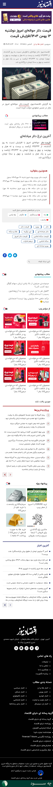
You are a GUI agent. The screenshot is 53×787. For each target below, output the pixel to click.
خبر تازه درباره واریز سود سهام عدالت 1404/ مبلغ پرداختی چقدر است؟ (27, 561)
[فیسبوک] (5, 255)
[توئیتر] (10, 255)
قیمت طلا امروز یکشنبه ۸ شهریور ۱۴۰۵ (33, 568)
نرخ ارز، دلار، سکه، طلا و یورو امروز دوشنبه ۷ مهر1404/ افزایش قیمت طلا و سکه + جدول (25, 198)
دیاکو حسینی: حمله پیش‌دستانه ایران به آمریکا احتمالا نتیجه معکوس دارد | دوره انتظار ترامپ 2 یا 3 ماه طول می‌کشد (25, 459)
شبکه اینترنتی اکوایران (42, 728)
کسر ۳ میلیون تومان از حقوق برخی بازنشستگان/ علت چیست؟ (28, 553)
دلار (47, 227)
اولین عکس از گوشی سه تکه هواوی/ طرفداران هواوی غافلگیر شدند (28, 576)
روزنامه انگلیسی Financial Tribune (36, 736)
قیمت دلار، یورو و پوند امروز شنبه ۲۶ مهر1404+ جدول (27, 177)
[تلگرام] (15, 255)
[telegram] (21, 648)
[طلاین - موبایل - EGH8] (26, 17)
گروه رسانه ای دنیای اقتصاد (39, 719)
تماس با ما (44, 665)
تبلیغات (45, 662)
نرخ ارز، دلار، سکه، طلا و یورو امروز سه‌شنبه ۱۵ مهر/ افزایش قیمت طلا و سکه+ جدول (25, 190)
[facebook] (37, 648)
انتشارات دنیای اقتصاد (42, 741)
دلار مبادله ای (43, 231)
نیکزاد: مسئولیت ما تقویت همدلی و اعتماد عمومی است (27, 583)
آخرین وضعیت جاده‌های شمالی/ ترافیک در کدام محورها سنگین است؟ (27, 590)
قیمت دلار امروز (20, 236)
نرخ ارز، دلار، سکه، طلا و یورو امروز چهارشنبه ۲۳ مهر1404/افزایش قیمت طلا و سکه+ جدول (25, 183)
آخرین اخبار (43, 545)
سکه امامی (44, 241)
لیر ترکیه (27, 231)
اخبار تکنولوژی (18, 696)
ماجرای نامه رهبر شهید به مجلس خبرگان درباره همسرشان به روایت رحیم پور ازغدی (27, 425)
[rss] (16, 648)
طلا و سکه (13, 231)
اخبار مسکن (19, 692)
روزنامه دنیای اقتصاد (42, 723)
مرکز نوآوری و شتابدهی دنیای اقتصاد (36, 750)
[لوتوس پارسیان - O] (26, 783)
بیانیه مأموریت (42, 673)
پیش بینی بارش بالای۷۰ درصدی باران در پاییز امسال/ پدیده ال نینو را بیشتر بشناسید (25, 468)
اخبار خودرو (43, 696)
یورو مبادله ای (43, 246)
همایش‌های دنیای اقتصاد (40, 745)
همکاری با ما (43, 669)
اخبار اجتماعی (18, 700)
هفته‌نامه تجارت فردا (42, 732)
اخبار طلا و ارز (38, 44)
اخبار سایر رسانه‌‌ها (16, 704)
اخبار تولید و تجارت (40, 700)
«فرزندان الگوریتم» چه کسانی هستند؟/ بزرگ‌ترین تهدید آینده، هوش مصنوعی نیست (26, 442)
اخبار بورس (43, 692)
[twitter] (31, 648)
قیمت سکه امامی (41, 236)
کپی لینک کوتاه (44, 262)
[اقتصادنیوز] (26, 631)
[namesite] (44, 4)
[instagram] (26, 648)
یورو (37, 227)
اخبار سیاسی (19, 688)
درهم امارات (28, 241)
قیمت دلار (24, 104)
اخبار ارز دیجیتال (41, 704)
